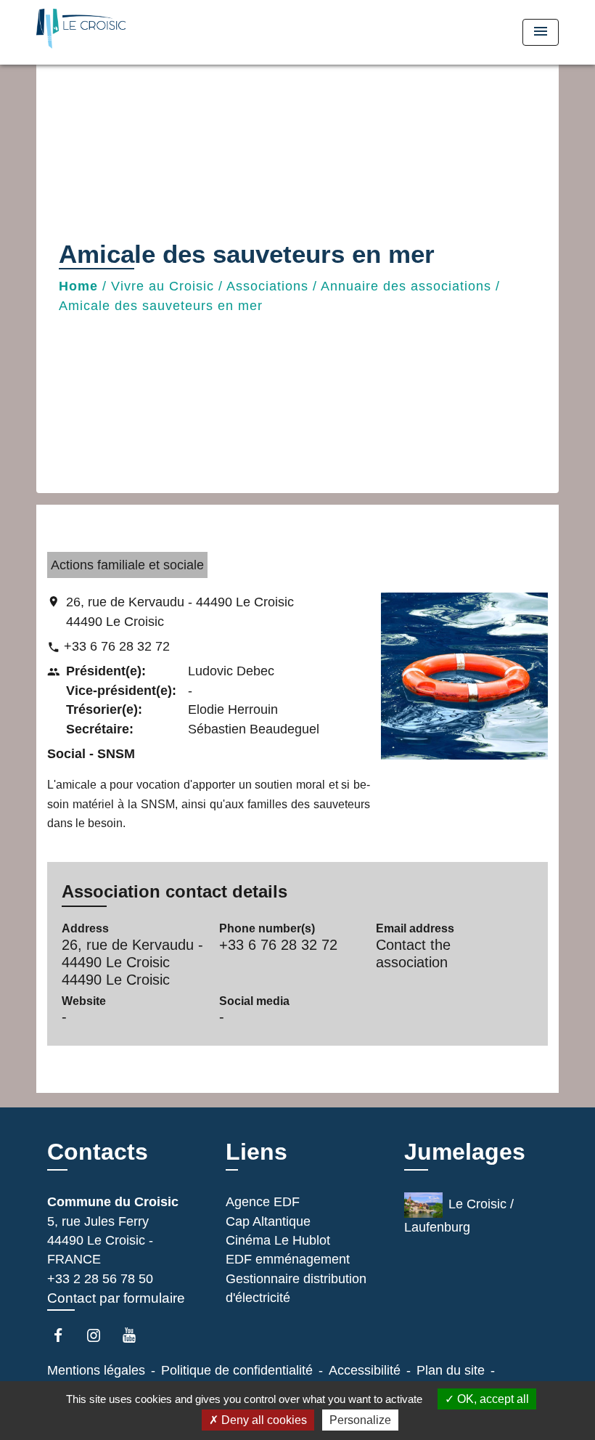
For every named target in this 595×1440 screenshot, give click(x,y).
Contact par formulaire (116, 1298)
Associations (267, 286)
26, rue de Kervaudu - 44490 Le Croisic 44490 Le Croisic (180, 611)
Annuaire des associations (406, 286)
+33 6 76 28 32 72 (117, 646)
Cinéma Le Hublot (278, 1240)
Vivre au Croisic (162, 286)
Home (78, 286)
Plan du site (450, 1370)
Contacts (97, 1152)
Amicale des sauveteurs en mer (161, 305)
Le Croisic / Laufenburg (459, 1215)
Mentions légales (96, 1370)
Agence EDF (263, 1202)
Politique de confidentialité (237, 1370)
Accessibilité (365, 1370)
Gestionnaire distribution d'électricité (296, 1288)
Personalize (360, 1420)
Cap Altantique (268, 1221)
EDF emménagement (288, 1259)
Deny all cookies (262, 1420)
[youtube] (136, 1335)
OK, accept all (491, 1399)
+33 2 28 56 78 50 (100, 1279)
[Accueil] (127, 32)
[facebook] (65, 1335)
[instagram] (100, 1335)
